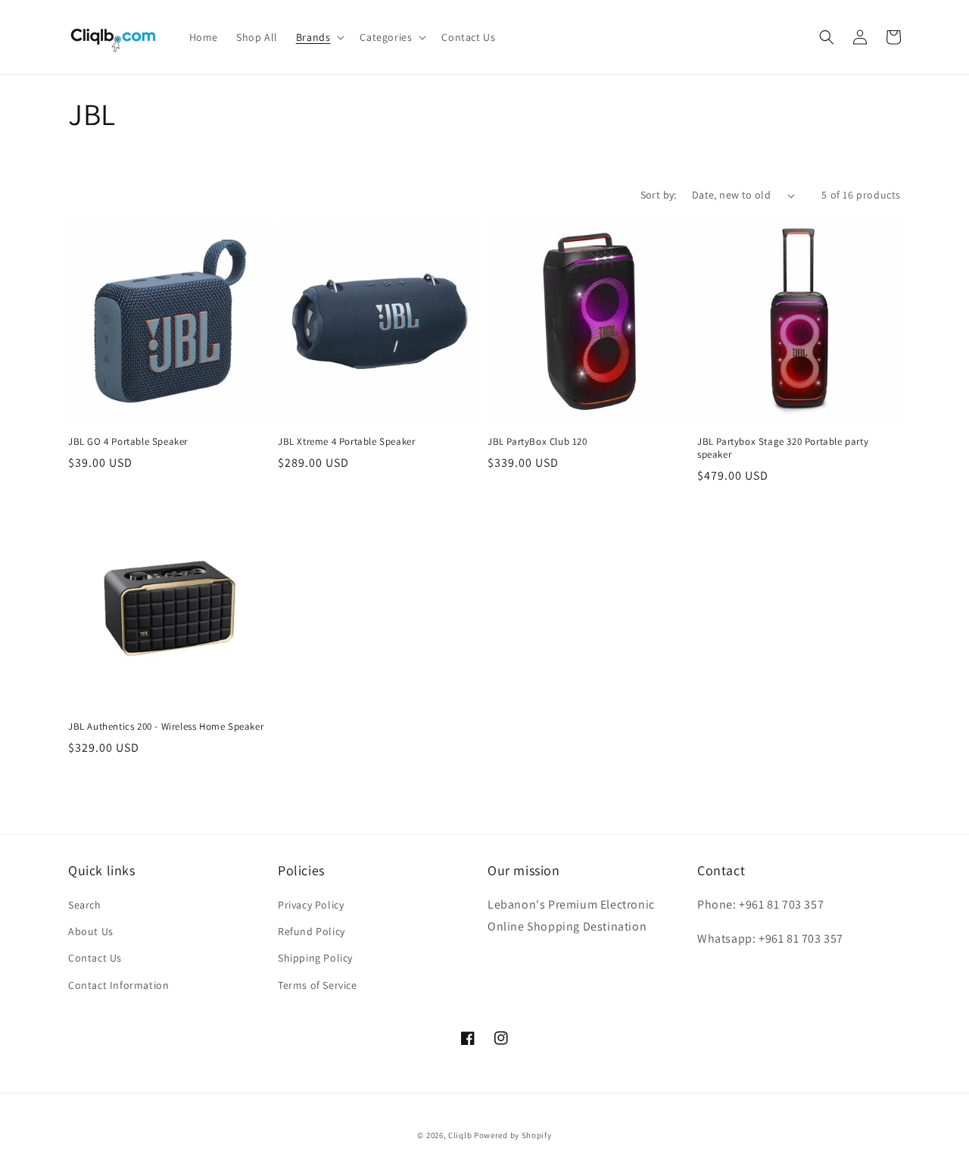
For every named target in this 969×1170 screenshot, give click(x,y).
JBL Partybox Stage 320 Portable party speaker (782, 448)
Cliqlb (460, 1135)
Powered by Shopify (513, 1135)
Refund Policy (311, 931)
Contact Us (95, 958)
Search (84, 905)
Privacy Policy (311, 905)
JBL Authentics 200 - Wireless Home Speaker (165, 727)
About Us (91, 931)
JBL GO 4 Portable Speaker (128, 442)
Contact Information (118, 985)
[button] (319, 37)
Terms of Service (317, 985)
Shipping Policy (315, 958)
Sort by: (658, 195)
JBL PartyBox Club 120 (537, 442)
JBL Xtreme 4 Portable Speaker (346, 442)
